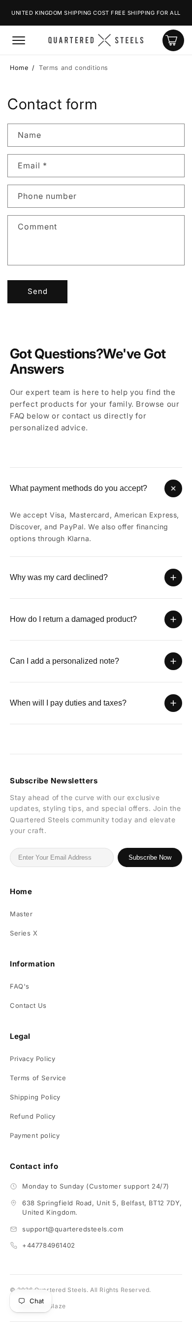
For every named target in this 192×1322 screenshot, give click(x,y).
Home (19, 67)
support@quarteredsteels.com (72, 1229)
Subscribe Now (149, 857)
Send (38, 291)
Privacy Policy (32, 1059)
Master (21, 914)
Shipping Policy (35, 1097)
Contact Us (28, 1005)
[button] (19, 40)
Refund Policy (33, 1116)
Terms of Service (38, 1078)
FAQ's (20, 986)
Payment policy (35, 1135)
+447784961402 (48, 1245)
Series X (24, 933)
